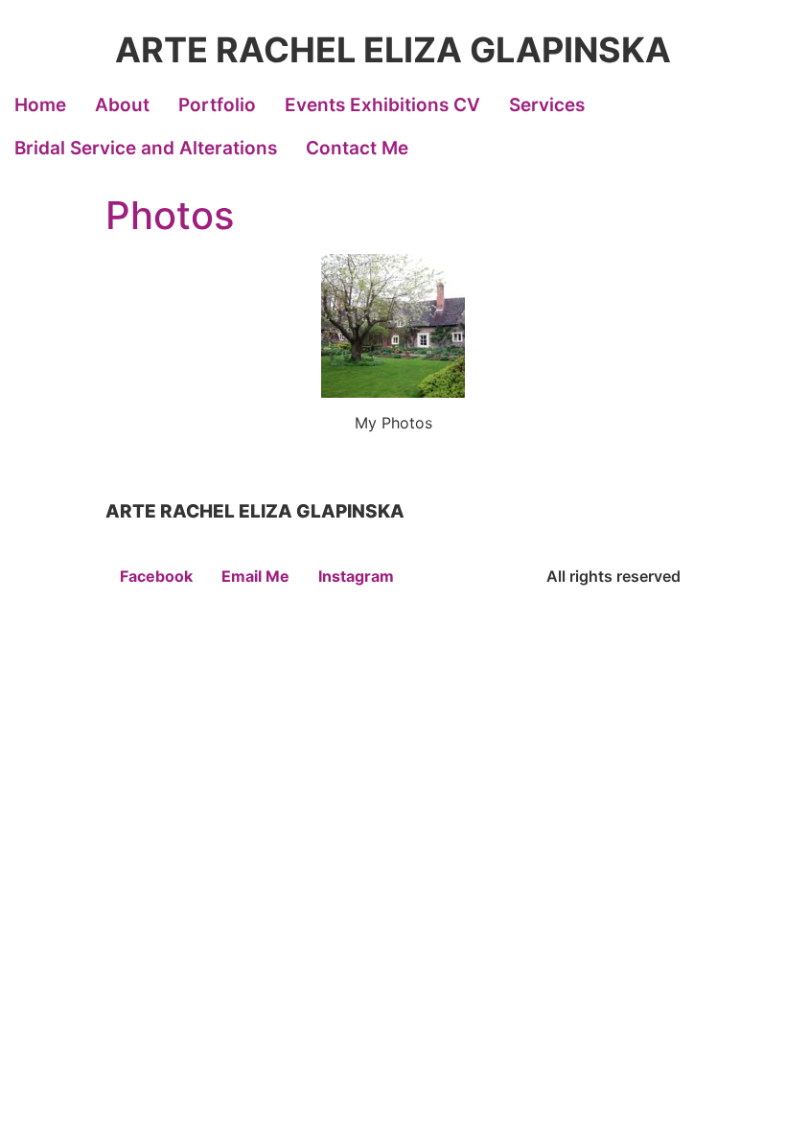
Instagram (356, 576)
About (122, 105)
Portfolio (217, 105)
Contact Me (357, 148)
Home (40, 105)
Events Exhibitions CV (382, 105)
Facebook (156, 576)
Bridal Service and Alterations (145, 148)
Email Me (255, 576)
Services (547, 105)
